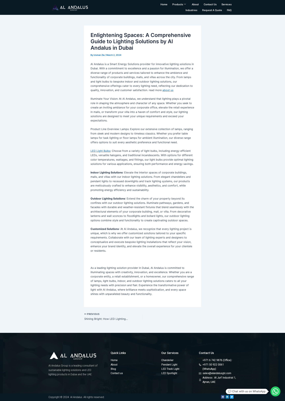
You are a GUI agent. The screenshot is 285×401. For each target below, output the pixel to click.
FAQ (229, 10)
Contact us (210, 4)
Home (163, 4)
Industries (191, 10)
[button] (275, 391)
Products (177, 4)
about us (167, 90)
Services (227, 4)
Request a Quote (212, 10)
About (195, 4)
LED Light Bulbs (100, 150)
